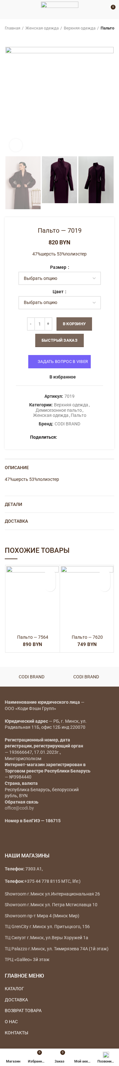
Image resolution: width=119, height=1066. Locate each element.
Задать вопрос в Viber (63, 361)
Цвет (58, 291)
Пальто (107, 28)
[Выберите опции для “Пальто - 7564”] (50, 585)
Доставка (16, 521)
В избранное (63, 377)
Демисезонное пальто (59, 410)
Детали (13, 504)
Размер (58, 267)
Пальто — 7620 (87, 637)
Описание (17, 467)
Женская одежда (42, 28)
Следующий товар (20, 37)
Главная (12, 28)
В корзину (74, 323)
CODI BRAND (67, 423)
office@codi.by (19, 808)
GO (101, 9)
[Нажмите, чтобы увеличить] (16, 145)
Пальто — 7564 (32, 637)
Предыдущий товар (8, 37)
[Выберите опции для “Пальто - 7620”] (104, 585)
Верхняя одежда (80, 28)
